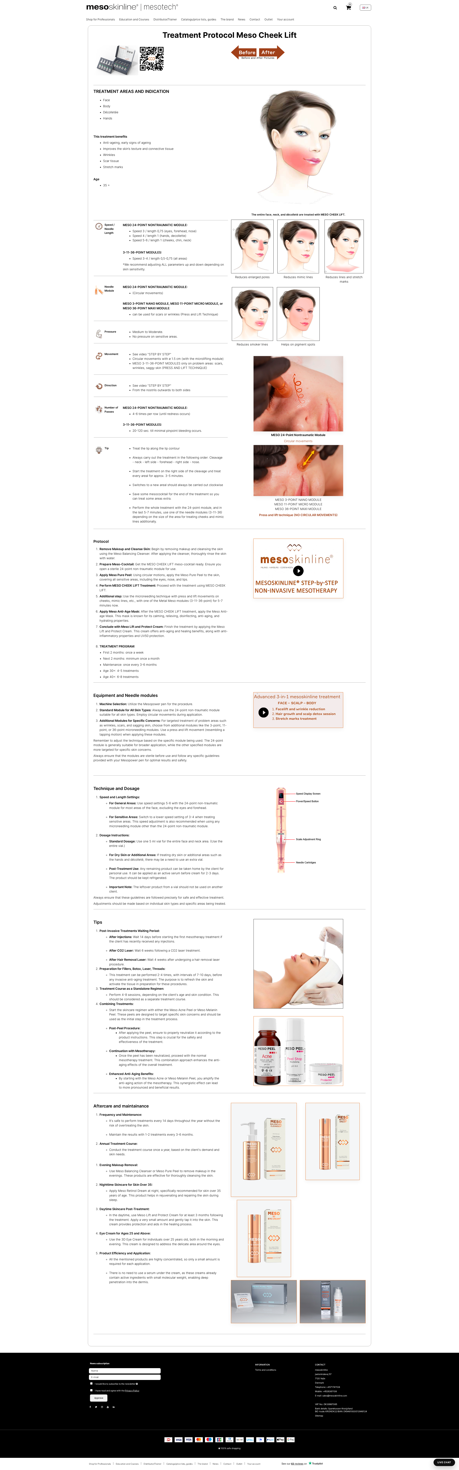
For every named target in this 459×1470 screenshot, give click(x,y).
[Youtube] (109, 1407)
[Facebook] (92, 1407)
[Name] (125, 1370)
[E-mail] (125, 1377)
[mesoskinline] (211, 7)
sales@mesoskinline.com (334, 1395)
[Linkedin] (115, 1407)
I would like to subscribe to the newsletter (129, 1383)
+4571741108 (333, 1387)
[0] (348, 8)
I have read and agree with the (117, 1390)
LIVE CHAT (444, 1462)
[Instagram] (104, 1407)
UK (367, 7)
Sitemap (319, 1415)
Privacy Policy (132, 1390)
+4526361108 (330, 1391)
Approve (98, 1397)
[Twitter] (98, 1407)
